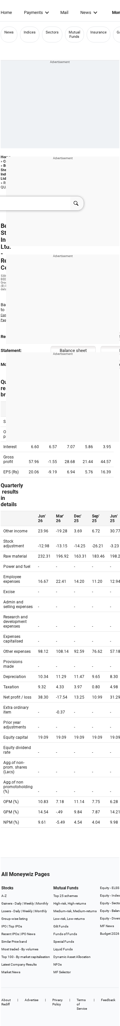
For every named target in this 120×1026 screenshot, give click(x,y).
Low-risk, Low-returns (69, 919)
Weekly (29, 903)
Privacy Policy (57, 1002)
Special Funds (63, 941)
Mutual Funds (74, 34)
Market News (10, 972)
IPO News (28, 934)
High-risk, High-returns (69, 903)
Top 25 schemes (65, 896)
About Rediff (6, 1002)
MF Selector (62, 972)
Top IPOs (15, 926)
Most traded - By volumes (19, 949)
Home (6, 12)
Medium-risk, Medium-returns (75, 911)
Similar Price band (14, 941)
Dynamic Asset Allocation (72, 957)
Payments (33, 12)
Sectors (52, 32)
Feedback (108, 1000)
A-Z (4, 896)
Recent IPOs (10, 934)
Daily (18, 903)
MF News (107, 926)
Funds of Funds (65, 934)
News (85, 12)
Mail (64, 12)
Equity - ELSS (109, 888)
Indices (30, 32)
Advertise (31, 1000)
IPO (4, 926)
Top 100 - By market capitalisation (25, 957)
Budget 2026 (109, 933)
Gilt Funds (60, 926)
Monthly (42, 903)
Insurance (98, 32)
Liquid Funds (63, 949)
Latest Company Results (19, 964)
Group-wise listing (14, 919)
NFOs (57, 964)
